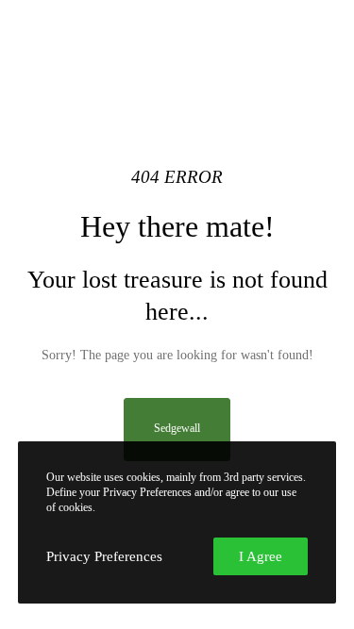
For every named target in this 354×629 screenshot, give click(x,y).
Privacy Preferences (104, 556)
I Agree (260, 556)
